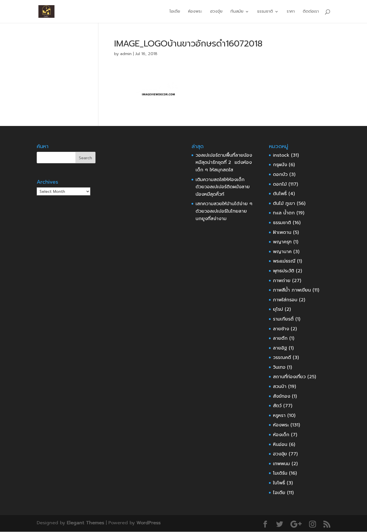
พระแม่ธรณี (284, 261)
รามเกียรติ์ (283, 319)
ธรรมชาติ (282, 222)
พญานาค (282, 251)
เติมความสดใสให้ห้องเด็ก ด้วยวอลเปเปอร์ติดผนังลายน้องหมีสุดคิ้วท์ (223, 187)
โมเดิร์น (280, 473)
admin (126, 54)
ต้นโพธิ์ (280, 193)
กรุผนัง (280, 164)
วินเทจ (279, 367)
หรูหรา (279, 415)
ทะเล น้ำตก (284, 212)
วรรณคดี (282, 357)
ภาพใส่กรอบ (285, 299)
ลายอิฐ (280, 348)
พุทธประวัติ (283, 270)
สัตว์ (277, 405)
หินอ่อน (280, 444)
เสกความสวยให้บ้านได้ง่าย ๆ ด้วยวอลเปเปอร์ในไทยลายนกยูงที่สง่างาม (224, 211)
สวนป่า (279, 386)
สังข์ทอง (281, 396)
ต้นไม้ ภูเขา (284, 203)
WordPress (148, 522)
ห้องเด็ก (281, 434)
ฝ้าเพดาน (282, 232)
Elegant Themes (85, 522)
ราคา (291, 11)
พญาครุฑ (282, 241)
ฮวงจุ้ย (216, 11)
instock (281, 155)
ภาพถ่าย (281, 280)
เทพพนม (281, 463)
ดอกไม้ (280, 184)
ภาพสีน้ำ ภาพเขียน (292, 290)
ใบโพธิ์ (279, 482)
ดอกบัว (280, 174)
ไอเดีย (174, 11)
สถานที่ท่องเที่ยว (289, 376)
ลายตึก (280, 338)
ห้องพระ (195, 11)
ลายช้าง (281, 328)
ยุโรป (278, 309)
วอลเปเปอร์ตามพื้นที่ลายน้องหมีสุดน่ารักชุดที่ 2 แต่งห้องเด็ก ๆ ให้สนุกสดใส (224, 162)
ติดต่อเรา (311, 11)
